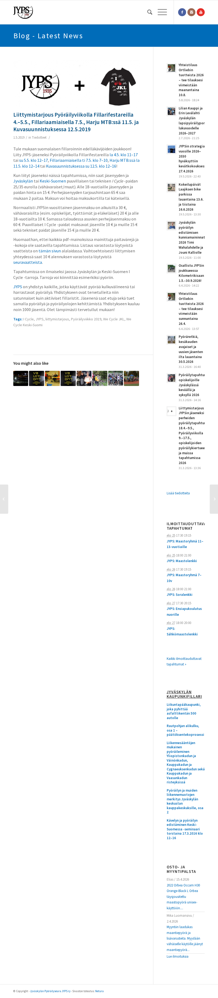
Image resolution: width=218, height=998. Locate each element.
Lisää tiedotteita (178, 493)
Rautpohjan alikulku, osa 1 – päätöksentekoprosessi (185, 730)
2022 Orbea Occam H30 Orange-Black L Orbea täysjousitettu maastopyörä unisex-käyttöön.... (183, 896)
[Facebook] (182, 12)
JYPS (17, 286)
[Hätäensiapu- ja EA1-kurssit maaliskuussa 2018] (52, 378)
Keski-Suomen (53, 181)
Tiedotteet (39, 137)
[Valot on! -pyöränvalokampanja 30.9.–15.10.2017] (36, 378)
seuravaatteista (27, 262)
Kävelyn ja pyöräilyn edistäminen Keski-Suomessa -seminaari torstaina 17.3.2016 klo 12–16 (185, 829)
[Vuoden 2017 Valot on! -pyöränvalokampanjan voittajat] (68, 378)
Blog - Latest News (48, 35)
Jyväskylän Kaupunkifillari (184, 694)
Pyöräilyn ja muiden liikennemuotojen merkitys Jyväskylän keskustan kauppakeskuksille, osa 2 (185, 801)
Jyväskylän (23, 181)
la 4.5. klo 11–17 (124, 154)
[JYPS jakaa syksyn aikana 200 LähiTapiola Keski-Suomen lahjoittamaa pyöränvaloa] (20, 378)
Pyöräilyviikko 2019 (86, 319)
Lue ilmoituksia (177, 956)
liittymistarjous (57, 319)
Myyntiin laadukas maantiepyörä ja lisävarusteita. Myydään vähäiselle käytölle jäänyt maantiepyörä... (185, 938)
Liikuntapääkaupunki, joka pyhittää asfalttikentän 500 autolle (184, 711)
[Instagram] (191, 12)
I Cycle (28, 319)
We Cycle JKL (113, 319)
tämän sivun (50, 250)
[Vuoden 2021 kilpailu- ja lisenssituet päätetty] (115, 378)
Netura (99, 991)
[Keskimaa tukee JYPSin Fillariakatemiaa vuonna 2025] (131, 378)
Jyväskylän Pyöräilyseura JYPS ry (50, 991)
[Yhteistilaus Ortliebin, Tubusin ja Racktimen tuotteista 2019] (4, 499)
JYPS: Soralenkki (179, 594)
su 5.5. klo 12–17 (33, 160)
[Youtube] (201, 12)
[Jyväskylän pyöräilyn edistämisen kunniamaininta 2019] (214, 499)
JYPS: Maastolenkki (182, 561)
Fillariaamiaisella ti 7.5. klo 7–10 (79, 160)
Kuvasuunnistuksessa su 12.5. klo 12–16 (81, 166)
